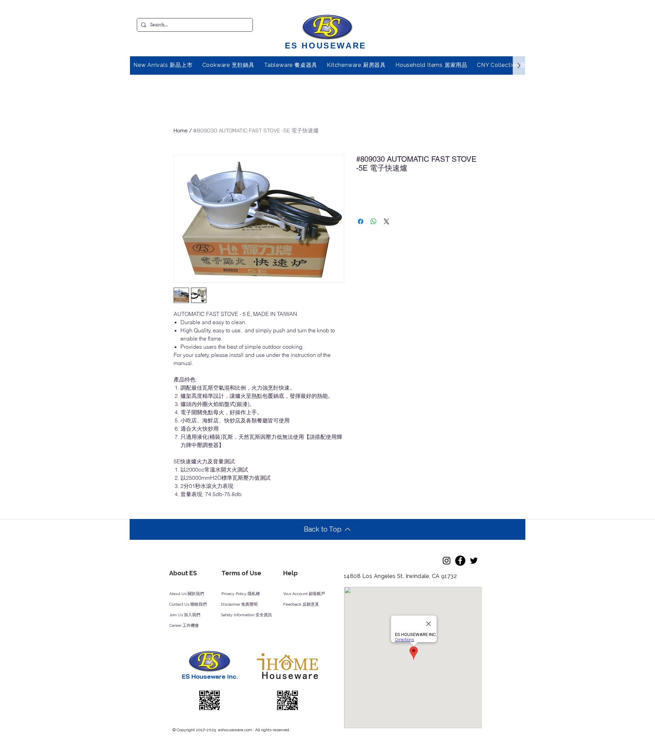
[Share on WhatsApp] (373, 221)
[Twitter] (474, 560)
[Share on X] (386, 221)
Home (181, 130)
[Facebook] (460, 560)
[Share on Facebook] (360, 221)
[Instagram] (446, 560)
